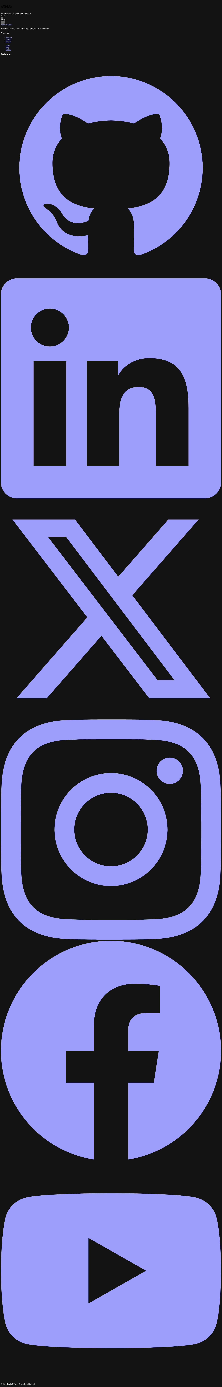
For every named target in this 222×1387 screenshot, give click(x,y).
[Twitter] (111, 718)
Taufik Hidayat (6, 25)
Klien (20, 13)
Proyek (15, 13)
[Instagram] (111, 939)
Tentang (10, 13)
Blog (24, 13)
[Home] (6, 11)
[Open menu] (4, 22)
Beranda (4, 13)
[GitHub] (111, 277)
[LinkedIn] (111, 498)
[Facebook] (111, 1160)
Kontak (28, 13)
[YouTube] (111, 1380)
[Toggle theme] (2, 18)
